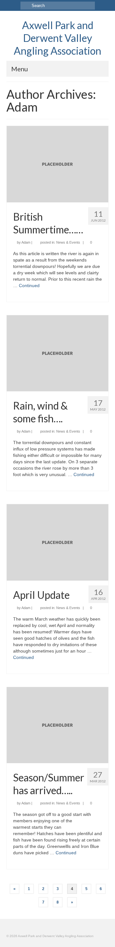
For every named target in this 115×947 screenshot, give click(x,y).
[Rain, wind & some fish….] (57, 352)
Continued (29, 285)
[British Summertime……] (57, 163)
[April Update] (57, 541)
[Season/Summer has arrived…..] (57, 724)
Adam (25, 242)
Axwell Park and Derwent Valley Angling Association (57, 38)
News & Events (68, 242)
